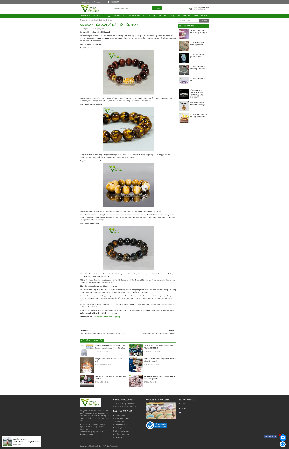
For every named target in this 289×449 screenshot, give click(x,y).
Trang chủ (83, 20)
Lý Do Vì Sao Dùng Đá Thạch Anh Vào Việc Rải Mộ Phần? (158, 347)
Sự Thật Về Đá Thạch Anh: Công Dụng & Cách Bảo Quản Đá (159, 377)
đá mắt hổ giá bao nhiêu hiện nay (107, 317)
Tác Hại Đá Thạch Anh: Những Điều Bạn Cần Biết (110, 377)
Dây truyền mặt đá (121, 428)
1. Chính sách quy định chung (124, 404)
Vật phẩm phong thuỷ (122, 431)
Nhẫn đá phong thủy (122, 434)
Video (196, 16)
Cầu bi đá (118, 437)
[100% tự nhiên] (90, 9)
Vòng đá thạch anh (172, 16)
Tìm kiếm (157, 8)
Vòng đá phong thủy (137, 16)
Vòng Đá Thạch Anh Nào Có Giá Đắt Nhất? (108, 360)
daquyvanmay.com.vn (90, 434)
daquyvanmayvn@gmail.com (92, 432)
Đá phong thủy (120, 16)
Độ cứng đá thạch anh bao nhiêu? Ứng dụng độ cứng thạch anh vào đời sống (110, 347)
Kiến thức (187, 16)
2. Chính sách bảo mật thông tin (124, 406)
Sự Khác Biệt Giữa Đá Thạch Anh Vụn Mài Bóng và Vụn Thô (160, 360)
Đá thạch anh (155, 16)
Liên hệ (204, 16)
